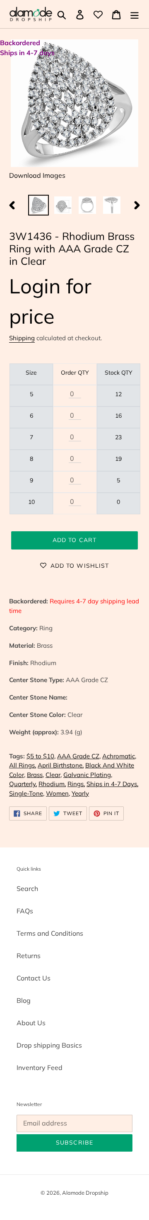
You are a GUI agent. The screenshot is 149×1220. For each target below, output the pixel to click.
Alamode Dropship (85, 1192)
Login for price (50, 301)
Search (27, 888)
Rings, (76, 784)
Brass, (35, 775)
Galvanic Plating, (87, 775)
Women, (58, 793)
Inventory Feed (39, 1067)
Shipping (22, 338)
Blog (24, 1000)
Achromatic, (119, 756)
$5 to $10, (40, 756)
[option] (38, 205)
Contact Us (33, 978)
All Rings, (22, 765)
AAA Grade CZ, (79, 756)
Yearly (80, 793)
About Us (31, 1023)
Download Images (37, 175)
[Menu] (134, 14)
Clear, (54, 775)
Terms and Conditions (50, 933)
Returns (29, 955)
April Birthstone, (61, 765)
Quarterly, (23, 784)
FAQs (25, 911)
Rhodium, (52, 784)
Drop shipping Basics (49, 1045)
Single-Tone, (26, 793)
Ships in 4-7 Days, (112, 784)
